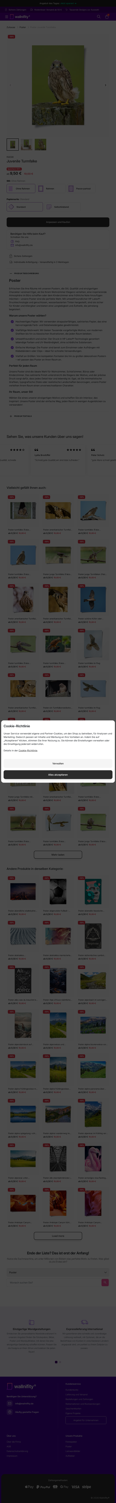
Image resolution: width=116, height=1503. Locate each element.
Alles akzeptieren (58, 774)
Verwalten (58, 763)
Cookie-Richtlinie (28, 750)
